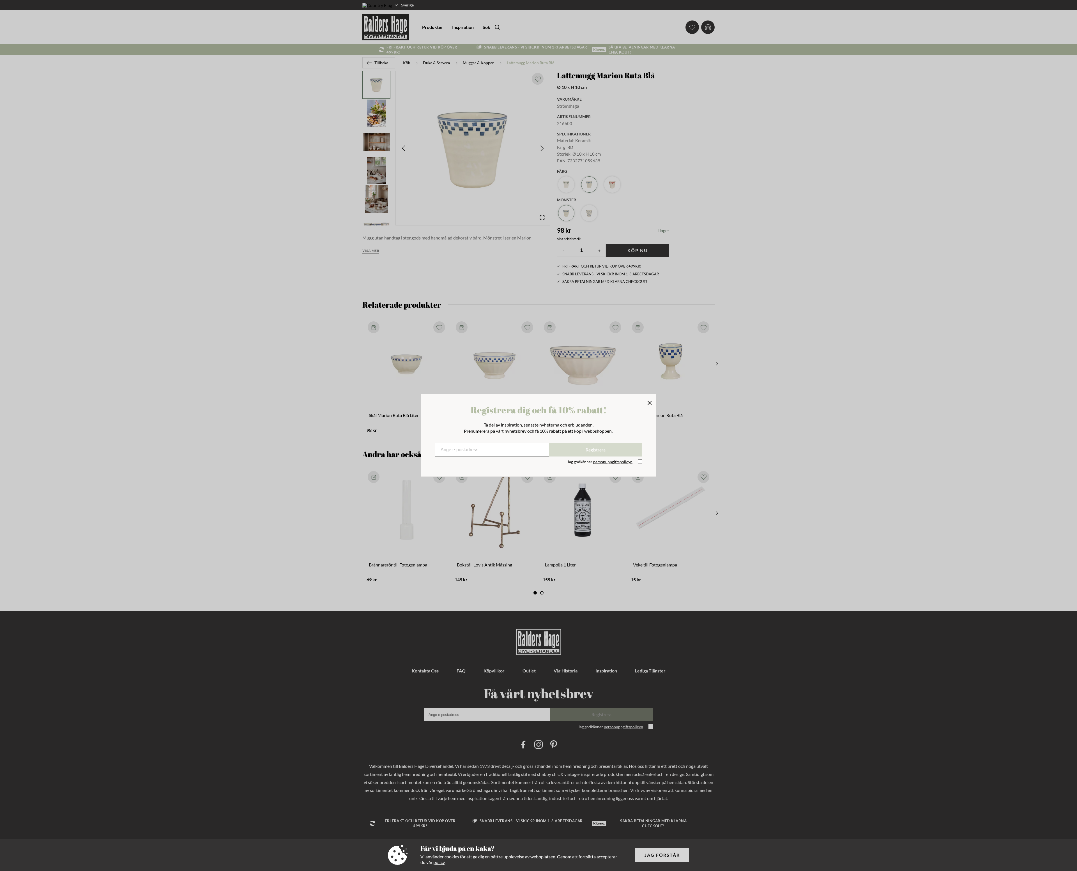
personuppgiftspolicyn (612, 461)
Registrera (596, 449)
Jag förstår (662, 855)
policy (439, 862)
